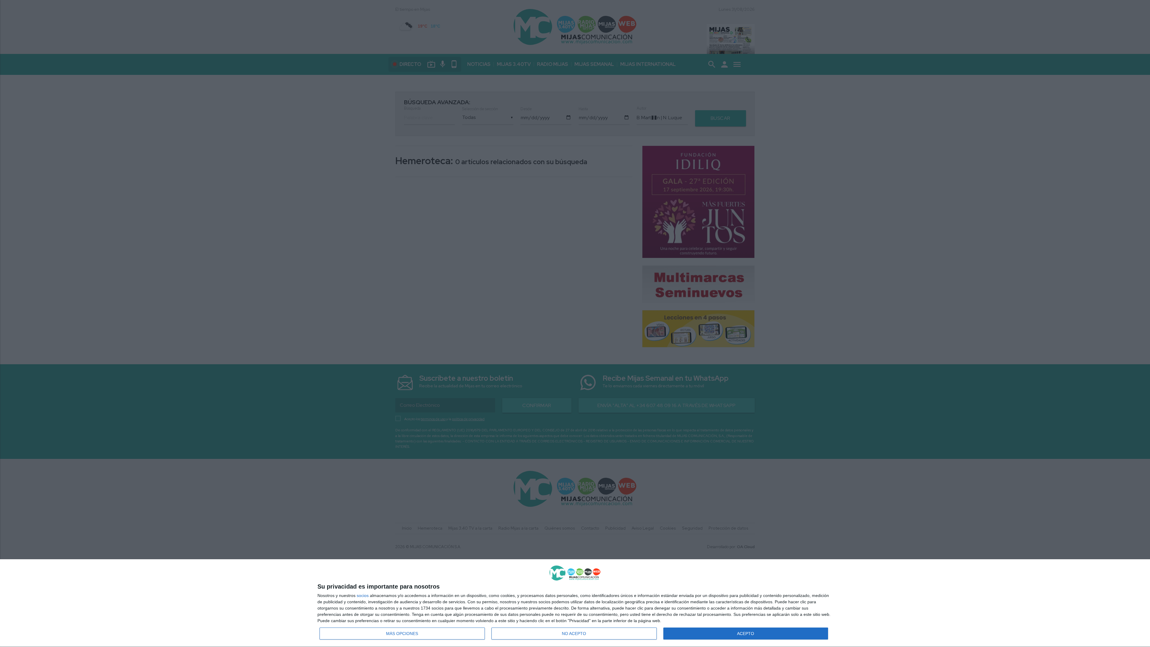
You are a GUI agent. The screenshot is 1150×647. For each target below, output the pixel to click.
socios (363, 595)
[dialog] (575, 603)
